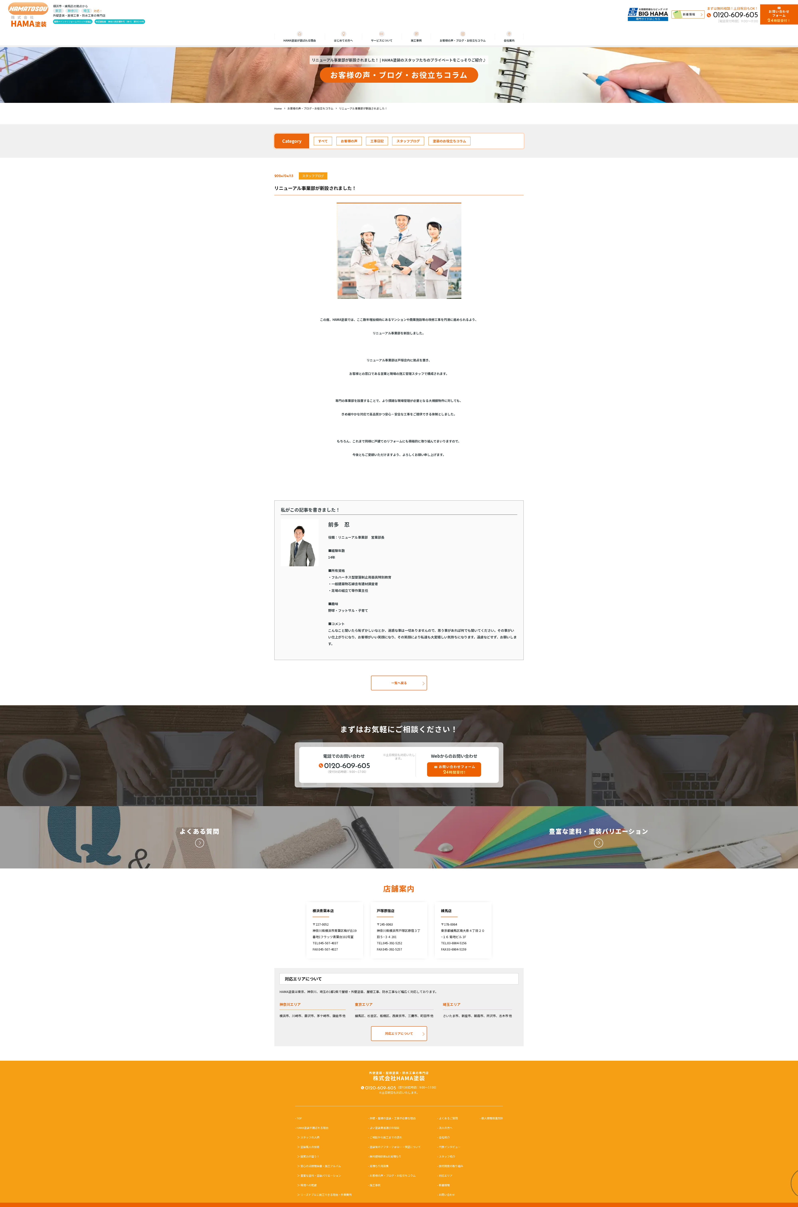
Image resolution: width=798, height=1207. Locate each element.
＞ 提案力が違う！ (308, 1156)
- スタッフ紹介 (446, 1156)
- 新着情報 (443, 1185)
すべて (323, 140)
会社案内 (509, 40)
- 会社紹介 (443, 1137)
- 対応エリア (444, 1175)
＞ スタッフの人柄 (308, 1137)
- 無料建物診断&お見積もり (384, 1156)
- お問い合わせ (446, 1195)
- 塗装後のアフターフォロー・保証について (394, 1147)
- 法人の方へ (444, 1128)
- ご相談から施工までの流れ (385, 1137)
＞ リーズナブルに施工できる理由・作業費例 (324, 1195)
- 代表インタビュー (449, 1147)
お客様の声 (349, 140)
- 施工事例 (374, 1185)
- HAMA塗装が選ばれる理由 (313, 1128)
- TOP (300, 1118)
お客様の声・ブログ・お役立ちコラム (463, 40)
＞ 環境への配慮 (307, 1185)
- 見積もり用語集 (378, 1166)
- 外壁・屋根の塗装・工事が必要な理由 (392, 1118)
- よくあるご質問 (447, 1118)
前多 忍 (339, 524)
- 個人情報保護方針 (491, 1118)
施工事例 (416, 40)
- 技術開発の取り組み (450, 1166)
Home (278, 108)
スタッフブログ (408, 140)
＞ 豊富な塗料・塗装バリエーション (319, 1175)
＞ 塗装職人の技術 (308, 1147)
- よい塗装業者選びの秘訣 (383, 1128)
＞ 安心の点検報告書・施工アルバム (319, 1166)
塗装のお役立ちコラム (449, 140)
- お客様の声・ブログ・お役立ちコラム (392, 1175)
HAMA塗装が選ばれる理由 (299, 40)
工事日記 (377, 140)
